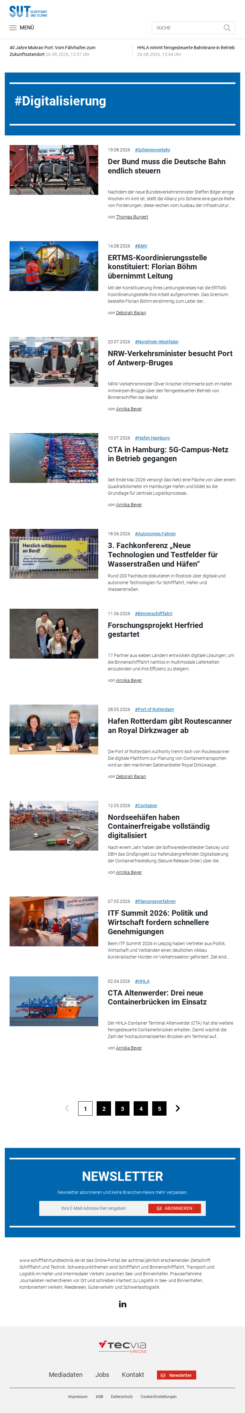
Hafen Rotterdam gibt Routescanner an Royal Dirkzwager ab (170, 726)
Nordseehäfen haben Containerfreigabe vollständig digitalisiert (159, 826)
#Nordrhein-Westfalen (157, 341)
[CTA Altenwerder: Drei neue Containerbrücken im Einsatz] (54, 1001)
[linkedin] (122, 1303)
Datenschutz (122, 1396)
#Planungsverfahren (155, 901)
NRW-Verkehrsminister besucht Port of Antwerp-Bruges (170, 358)
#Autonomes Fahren (155, 533)
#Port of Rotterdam (154, 709)
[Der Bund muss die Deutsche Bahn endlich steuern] (54, 170)
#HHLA (142, 981)
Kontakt (133, 1375)
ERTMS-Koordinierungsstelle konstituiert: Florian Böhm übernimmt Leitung (157, 267)
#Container (146, 805)
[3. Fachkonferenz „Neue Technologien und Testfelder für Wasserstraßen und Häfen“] (54, 554)
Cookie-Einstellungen (159, 1396)
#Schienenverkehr (152, 149)
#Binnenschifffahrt (154, 613)
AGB (99, 1396)
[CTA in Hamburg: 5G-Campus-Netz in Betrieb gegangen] (54, 458)
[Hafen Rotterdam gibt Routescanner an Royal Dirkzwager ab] (54, 729)
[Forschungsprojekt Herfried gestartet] (54, 634)
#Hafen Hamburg (152, 437)
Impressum (78, 1396)
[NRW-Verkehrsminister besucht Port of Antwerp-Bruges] (54, 362)
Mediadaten (66, 1375)
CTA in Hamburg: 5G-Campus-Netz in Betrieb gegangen (168, 454)
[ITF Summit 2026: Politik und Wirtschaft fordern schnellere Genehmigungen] (54, 921)
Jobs (102, 1375)
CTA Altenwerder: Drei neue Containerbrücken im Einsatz (157, 998)
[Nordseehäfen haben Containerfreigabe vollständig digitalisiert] (54, 826)
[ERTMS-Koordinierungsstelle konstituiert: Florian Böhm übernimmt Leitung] (54, 266)
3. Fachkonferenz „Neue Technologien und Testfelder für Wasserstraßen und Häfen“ (163, 555)
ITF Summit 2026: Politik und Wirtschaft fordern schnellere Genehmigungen (158, 922)
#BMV (141, 245)
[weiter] (178, 1108)
